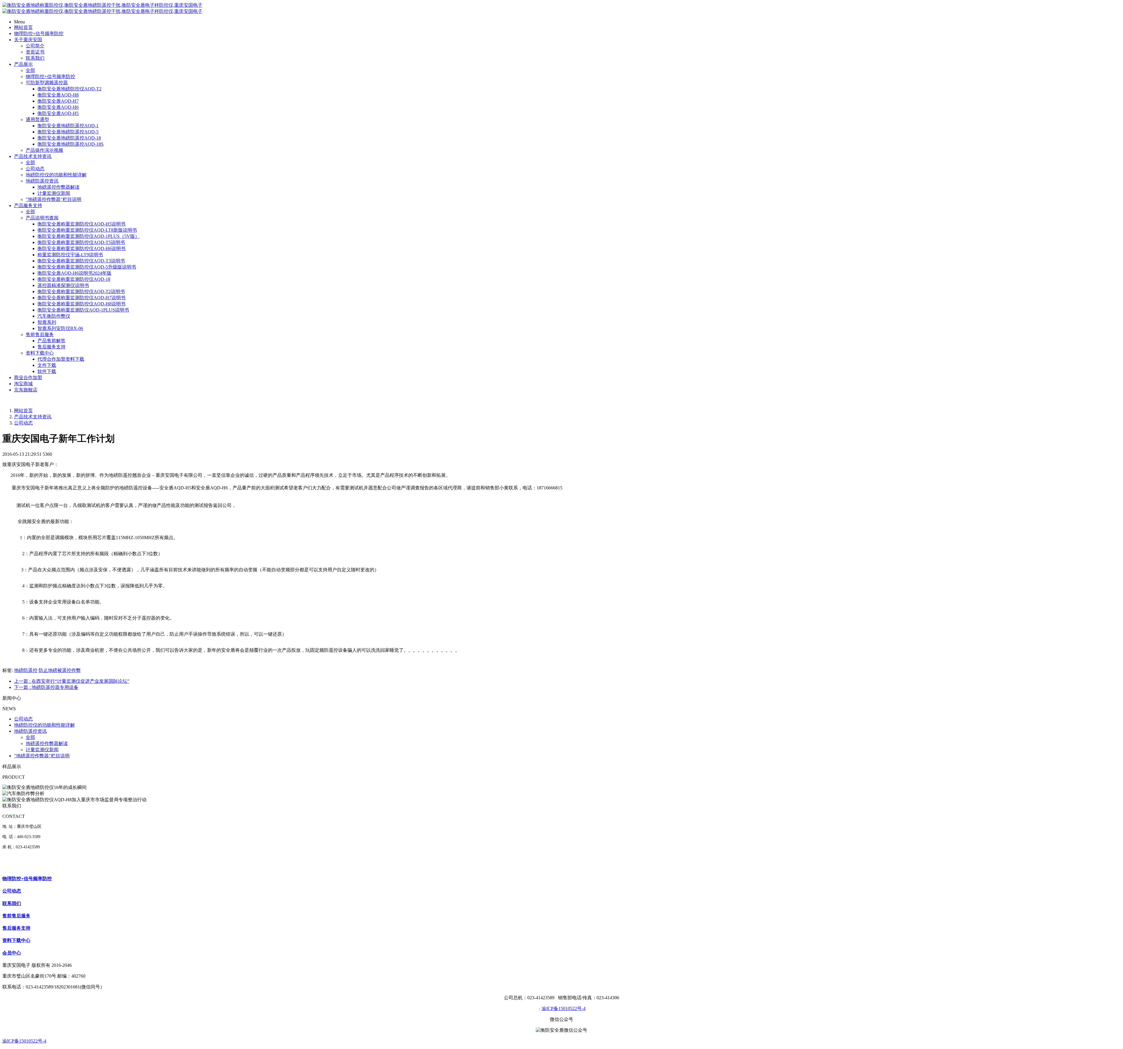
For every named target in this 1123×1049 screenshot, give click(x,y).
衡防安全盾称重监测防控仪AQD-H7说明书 (81, 297)
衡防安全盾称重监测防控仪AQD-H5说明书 (81, 223)
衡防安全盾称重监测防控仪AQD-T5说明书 (81, 242)
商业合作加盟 (28, 377)
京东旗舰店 (25, 389)
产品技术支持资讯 (32, 156)
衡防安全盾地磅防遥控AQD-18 (69, 137)
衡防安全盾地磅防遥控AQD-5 (68, 131)
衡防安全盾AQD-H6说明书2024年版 (74, 273)
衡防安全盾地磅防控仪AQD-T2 (69, 88)
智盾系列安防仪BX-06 (60, 328)
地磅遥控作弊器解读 (58, 187)
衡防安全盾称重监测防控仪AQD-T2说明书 (81, 291)
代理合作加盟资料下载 (60, 359)
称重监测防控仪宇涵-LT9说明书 (70, 254)
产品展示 (23, 64)
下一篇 (46, 687)
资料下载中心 (40, 352)
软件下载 (46, 371)
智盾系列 (46, 322)
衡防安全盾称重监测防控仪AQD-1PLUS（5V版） (88, 236)
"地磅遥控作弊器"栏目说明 (53, 199)
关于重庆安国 (28, 39)
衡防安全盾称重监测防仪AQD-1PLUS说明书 (83, 309)
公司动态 (35, 168)
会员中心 (11, 952)
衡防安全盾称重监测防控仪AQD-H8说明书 (81, 303)
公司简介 (35, 45)
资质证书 (35, 51)
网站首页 (23, 27)
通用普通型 (37, 119)
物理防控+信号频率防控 (38, 33)
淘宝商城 (23, 383)
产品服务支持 (28, 205)
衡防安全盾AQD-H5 (58, 113)
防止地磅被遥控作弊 (60, 670)
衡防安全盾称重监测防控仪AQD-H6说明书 (81, 248)
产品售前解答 (51, 340)
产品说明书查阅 (42, 217)
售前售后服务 (40, 334)
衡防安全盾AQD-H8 (58, 94)
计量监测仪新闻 (53, 193)
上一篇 (71, 681)
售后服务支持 (51, 346)
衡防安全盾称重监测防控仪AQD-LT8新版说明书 (87, 230)
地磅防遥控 (25, 670)
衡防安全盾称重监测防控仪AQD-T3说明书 (81, 260)
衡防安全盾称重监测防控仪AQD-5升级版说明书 (86, 266)
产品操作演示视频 (44, 150)
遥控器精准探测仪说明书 (63, 285)
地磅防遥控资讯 (42, 180)
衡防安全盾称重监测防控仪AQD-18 (73, 279)
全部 (30, 70)
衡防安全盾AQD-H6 (58, 107)
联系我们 (35, 58)
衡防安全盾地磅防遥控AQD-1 (68, 125)
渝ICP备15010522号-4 (563, 1008)
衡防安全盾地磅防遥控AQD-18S (70, 144)
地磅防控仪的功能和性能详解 (56, 174)
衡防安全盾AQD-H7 (58, 101)
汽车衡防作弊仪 (53, 316)
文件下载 (46, 365)
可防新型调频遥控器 (47, 82)
